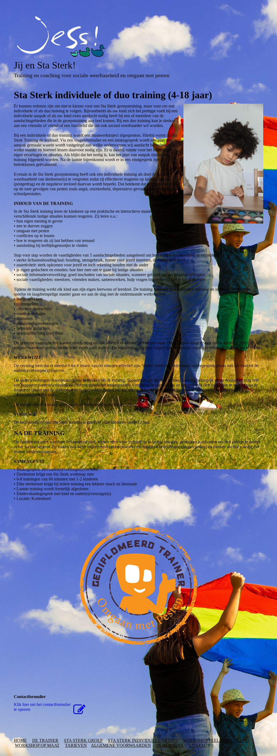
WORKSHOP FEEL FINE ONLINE (215, 740)
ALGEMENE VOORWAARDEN (121, 745)
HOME (20, 740)
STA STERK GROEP (83, 740)
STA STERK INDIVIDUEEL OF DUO (143, 740)
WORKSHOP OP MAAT (37, 745)
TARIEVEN (76, 745)
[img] (138, 36)
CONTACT (199, 745)
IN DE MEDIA (169, 745)
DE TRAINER (45, 740)
